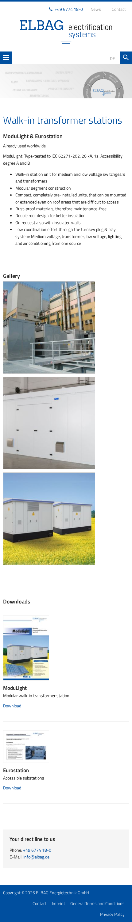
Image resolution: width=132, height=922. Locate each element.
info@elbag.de (36, 857)
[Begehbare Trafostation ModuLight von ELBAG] (49, 518)
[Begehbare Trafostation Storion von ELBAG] (49, 422)
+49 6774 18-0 (69, 9)
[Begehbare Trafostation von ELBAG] (49, 327)
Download (12, 705)
